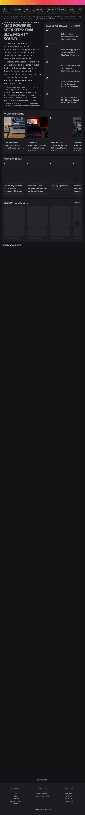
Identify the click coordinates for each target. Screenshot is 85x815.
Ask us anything (42, 796)
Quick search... (17, 9)
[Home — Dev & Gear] (5, 9)
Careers (16, 798)
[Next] (77, 68)
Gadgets (38, 9)
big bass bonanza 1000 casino (46, 18)
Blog (71, 9)
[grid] (42, 513)
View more (75, 26)
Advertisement (42, 793)
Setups (51, 9)
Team (16, 796)
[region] (63, 68)
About (16, 793)
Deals (27, 9)
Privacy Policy (15, 801)
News (61, 9)
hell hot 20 (20, 92)
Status (16, 804)
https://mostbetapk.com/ (15, 80)
